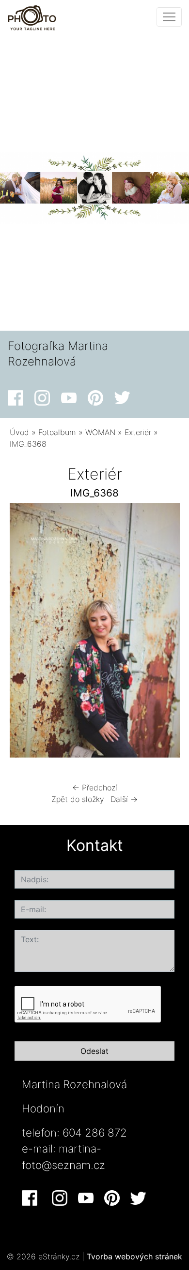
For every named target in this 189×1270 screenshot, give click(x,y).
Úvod (19, 432)
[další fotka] (164, 632)
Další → (124, 799)
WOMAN (100, 432)
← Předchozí (94, 787)
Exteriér (138, 432)
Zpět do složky (77, 799)
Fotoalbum (57, 432)
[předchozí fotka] (25, 632)
